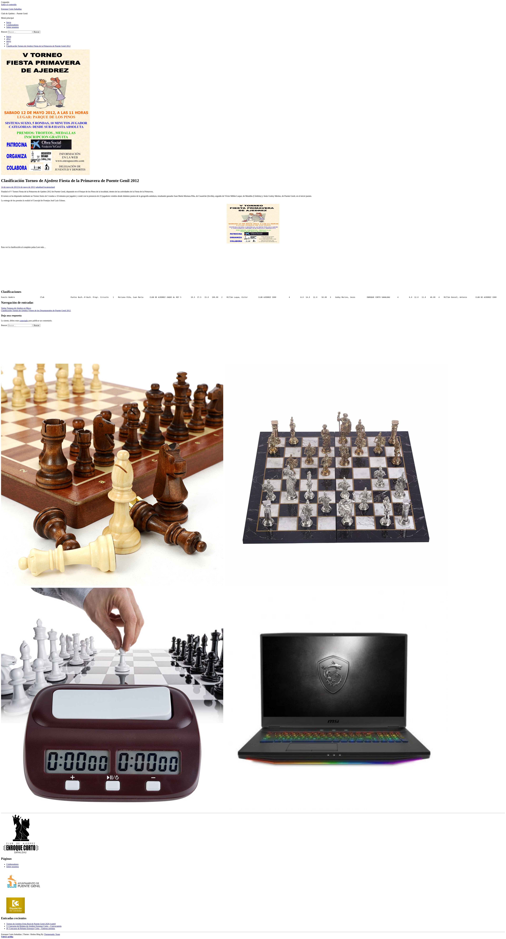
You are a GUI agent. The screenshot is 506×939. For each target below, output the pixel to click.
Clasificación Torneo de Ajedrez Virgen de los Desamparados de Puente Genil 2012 (36, 310)
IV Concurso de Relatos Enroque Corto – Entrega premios (30, 928)
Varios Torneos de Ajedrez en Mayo (16, 308)
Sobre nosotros (12, 27)
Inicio (8, 22)
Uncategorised (49, 187)
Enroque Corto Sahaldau (11, 9)
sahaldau (39, 187)
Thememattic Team (52, 934)
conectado (24, 321)
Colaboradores (12, 25)
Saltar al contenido (8, 4)
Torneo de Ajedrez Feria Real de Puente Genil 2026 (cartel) (31, 924)
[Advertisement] (253, 269)
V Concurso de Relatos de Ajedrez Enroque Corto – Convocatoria (33, 926)
